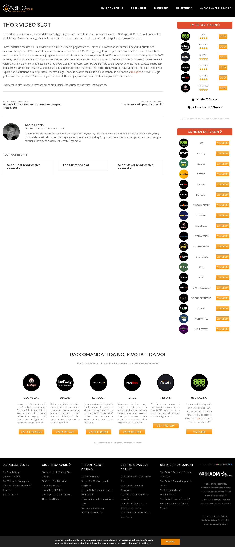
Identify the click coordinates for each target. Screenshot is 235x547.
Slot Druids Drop (11, 472)
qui (198, 418)
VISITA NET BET (132, 432)
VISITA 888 (199, 431)
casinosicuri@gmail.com (218, 524)
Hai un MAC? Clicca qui (206, 99)
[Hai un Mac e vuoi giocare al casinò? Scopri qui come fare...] (193, 99)
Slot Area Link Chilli (12, 476)
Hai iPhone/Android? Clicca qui (206, 107)
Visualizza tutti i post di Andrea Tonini (44, 128)
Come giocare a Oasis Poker (56, 494)
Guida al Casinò (112, 8)
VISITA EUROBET (98, 432)
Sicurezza (161, 8)
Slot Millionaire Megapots (16, 481)
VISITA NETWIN (166, 425)
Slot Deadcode (10, 494)
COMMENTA (222, 143)
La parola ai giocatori (216, 8)
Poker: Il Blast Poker (52, 490)
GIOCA (223, 36)
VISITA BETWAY (65, 432)
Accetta (170, 541)
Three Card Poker (51, 499)
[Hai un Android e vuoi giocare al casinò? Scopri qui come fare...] (189, 107)
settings (146, 543)
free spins (135, 72)
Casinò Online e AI (90, 476)
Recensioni (139, 8)
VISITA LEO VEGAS (31, 432)
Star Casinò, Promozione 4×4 (175, 499)
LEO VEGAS (203, 85)
